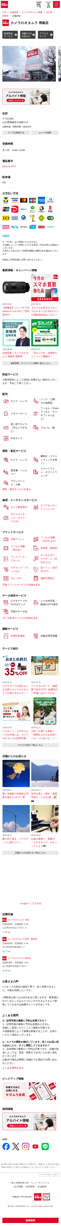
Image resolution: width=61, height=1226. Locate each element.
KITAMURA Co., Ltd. (24, 1206)
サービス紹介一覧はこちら (30, 745)
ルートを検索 (45, 132)
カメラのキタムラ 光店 (18, 920)
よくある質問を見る (13, 1068)
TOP (4, 12)
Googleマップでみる (30, 903)
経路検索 (30, 1220)
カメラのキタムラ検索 (32, 12)
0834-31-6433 (9, 166)
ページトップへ (50, 1174)
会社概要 (18, 1186)
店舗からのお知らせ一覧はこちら (30, 853)
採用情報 (30, 1186)
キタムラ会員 (48, 2)
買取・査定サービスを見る (16, 489)
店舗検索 (39, 2)
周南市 (5, 16)
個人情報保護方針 (20, 1182)
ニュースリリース (40, 1182)
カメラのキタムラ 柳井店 (19, 958)
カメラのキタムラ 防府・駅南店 (22, 939)
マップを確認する (16, 132)
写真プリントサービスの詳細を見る (21, 584)
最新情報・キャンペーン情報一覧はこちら (30, 363)
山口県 (49, 12)
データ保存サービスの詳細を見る (20, 618)
